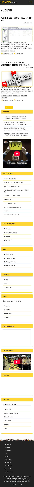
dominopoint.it (9, 2)
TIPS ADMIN (24, 95)
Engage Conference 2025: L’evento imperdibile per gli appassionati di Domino (16, 129)
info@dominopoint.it (24, 482)
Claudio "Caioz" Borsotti (11, 413)
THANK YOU (8, 199)
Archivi (7, 456)
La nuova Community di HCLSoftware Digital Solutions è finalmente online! (15, 117)
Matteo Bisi (7, 409)
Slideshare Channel (8, 326)
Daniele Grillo (9, 254)
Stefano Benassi (10, 266)
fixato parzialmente (10, 203)
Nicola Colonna (8, 417)
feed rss (7, 306)
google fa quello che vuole (12, 186)
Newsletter (8, 240)
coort (5, 428)
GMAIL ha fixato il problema (12, 207)
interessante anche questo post (13, 182)
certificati (6, 51)
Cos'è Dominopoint (11, 232)
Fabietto (6, 424)
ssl (2, 51)
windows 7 (4, 97)
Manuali (7, 236)
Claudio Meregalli (10, 258)
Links (6, 453)
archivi (6, 280)
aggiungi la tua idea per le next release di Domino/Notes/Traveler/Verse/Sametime (16, 134)
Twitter (7, 310)
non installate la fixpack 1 (11, 215)
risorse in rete (8, 287)
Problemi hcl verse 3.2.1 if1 (12, 196)
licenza (23, 485)
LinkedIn (8, 317)
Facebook (8, 313)
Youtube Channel (8, 350)
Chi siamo (8, 229)
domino (12, 51)
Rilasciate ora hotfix (10, 178)
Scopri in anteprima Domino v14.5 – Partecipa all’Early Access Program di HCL (16, 123)
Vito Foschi (7, 421)
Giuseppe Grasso (10, 262)
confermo (7, 211)
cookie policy (9, 472)
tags (5, 283)
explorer (15, 95)
